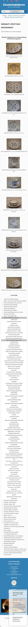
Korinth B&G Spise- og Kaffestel (14, 411)
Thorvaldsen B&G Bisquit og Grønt (14, 478)
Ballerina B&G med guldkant (14, 327)
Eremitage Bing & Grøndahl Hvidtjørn (14, 374)
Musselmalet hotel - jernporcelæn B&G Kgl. (14, 429)
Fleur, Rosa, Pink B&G (14, 379)
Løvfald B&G (14, 418)
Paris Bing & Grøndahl (14, 450)
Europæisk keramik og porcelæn (11, 522)
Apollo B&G (14, 323)
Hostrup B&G (14, 398)
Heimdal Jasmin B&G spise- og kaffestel (14, 396)
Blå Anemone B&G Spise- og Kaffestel (14, 332)
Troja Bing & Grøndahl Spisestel (14, 481)
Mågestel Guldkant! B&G (14, 433)
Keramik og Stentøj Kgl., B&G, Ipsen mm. (13, 302)
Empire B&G (14, 370)
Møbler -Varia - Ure (8, 515)
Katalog (4, 15)
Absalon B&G (14, 319)
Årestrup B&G (14, 498)
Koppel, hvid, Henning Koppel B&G (14, 409)
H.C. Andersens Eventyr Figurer (11, 534)
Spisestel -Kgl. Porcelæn (9, 314)
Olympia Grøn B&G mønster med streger (14, 442)
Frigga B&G (14, 381)
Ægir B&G (14, 494)
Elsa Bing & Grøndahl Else (14, 368)
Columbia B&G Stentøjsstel (14, 345)
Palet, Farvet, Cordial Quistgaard (14, 448)
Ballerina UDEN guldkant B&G (14, 329)
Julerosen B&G (14, 401)
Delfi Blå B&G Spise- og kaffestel (14, 357)
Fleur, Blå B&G (14, 377)
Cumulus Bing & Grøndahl (14, 353)
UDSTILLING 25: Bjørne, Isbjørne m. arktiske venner (15, 549)
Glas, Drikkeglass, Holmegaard (11, 509)
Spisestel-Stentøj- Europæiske (10, 508)
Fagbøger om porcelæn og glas (11, 524)
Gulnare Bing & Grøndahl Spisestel (14, 385)
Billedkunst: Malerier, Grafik (10, 519)
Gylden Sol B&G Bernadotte (14, 387)
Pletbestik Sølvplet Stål (9, 543)
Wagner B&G (14, 489)
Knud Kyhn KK (7, 528)
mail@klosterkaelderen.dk (15, 574)
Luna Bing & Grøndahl (14, 416)
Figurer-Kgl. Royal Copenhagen (11, 304)
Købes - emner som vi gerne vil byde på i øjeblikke (15, 301)
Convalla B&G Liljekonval (14, 347)
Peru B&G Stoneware (14, 452)
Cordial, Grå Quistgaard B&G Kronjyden (14, 351)
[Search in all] (22, 11)
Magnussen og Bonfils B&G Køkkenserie (14, 420)
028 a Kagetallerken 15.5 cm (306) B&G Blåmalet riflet (14, 151)
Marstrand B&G (14, 422)
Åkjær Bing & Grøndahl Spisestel (14, 496)
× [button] (26, 590)
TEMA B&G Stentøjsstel (14, 476)
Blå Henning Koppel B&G (14, 334)
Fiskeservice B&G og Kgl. (14, 375)
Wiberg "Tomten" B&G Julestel (14, 491)
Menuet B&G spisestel (14, 424)
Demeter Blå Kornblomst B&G (14, 359)
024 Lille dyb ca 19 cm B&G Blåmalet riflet (14, 94)
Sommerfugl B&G (14, 472)
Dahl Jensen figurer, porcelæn (10, 306)
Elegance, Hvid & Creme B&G (14, 366)
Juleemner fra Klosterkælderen (11, 547)
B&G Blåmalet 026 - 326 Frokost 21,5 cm (14, 133)
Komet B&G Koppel (14, 407)
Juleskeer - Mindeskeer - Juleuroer (11, 511)
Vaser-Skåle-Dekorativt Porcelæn (11, 513)
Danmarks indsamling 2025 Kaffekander (13, 552)
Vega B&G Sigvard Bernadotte (14, 483)
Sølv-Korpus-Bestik (8, 545)
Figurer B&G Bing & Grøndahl (10, 310)
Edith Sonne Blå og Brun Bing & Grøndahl (14, 362)
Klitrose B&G (14, 405)
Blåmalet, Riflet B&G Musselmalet (14, 340)
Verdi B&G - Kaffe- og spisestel (14, 485)
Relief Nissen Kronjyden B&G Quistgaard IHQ (14, 458)
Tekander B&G (14, 474)
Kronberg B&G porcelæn (14, 412)
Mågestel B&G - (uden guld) (14, 431)
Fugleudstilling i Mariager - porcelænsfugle (13, 535)
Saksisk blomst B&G (14, 468)
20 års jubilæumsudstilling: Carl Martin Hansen (14, 539)
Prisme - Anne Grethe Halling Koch (14, 455)
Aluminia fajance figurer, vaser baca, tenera (13, 312)
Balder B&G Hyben (14, 325)
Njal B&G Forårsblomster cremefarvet (14, 435)
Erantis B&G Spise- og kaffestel (14, 372)
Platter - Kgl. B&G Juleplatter (10, 517)
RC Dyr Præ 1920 (7, 554)
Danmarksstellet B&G (14, 355)
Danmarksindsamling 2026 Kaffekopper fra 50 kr (15, 550)
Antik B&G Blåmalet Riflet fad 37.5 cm (14, 76)
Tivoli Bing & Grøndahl (14, 479)
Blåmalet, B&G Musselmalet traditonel (14, 338)
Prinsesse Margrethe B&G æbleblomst (14, 454)
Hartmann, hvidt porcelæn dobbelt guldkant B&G (14, 391)
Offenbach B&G (14, 440)
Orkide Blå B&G (14, 444)
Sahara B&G (14, 466)
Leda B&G (14, 414)
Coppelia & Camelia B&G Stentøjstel (14, 349)
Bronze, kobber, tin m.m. (9, 521)
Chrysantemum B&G (14, 344)
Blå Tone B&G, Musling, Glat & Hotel (14, 336)
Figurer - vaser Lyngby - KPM (10, 316)
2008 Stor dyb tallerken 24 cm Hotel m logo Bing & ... (14, 290)
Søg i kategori (15, 11)
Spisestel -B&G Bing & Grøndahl (16, 15)
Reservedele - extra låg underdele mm (14, 461)
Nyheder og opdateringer (9, 308)
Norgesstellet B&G (14, 437)
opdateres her (19, 599)
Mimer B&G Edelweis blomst (14, 427)
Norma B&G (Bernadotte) (14, 439)
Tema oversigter (7, 530)
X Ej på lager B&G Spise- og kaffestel (14, 493)
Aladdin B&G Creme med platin (14, 321)
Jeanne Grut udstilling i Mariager (11, 299)
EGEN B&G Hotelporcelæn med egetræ (14, 364)
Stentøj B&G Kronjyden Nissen (10, 500)
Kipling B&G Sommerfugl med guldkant (14, 403)
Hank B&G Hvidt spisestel (14, 388)
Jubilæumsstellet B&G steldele (14, 399)
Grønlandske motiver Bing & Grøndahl (14, 383)
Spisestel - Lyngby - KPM (9, 504)
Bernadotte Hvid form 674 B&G (14, 330)
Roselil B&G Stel (14, 463)
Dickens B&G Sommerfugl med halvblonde (14, 360)
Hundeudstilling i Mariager (9, 541)
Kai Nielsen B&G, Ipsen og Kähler (11, 532)
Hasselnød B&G (14, 394)
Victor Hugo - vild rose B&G (14, 487)
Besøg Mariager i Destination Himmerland (18, 619)
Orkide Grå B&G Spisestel (14, 446)
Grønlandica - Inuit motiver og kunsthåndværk (14, 526)
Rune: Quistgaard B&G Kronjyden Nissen (14, 464)
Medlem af (14, 578)
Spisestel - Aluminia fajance (10, 502)
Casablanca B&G (14, 342)
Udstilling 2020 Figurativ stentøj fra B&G (13, 537)
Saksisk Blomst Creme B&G (14, 470)
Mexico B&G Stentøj (14, 425)
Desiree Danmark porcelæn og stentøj (12, 506)
